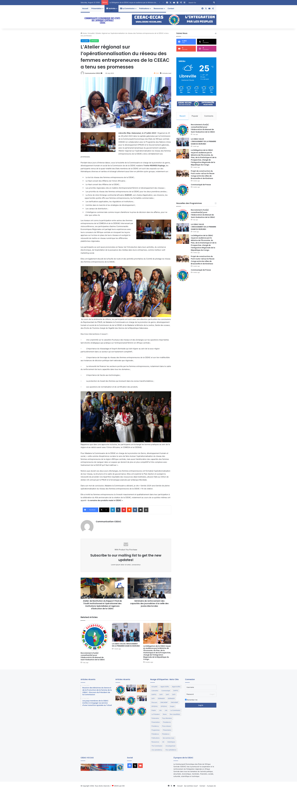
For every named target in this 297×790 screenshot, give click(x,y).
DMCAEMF (164, 702)
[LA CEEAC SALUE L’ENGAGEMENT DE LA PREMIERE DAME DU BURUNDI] (126, 632)
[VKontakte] (135, 510)
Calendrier (155, 690)
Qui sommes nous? (191, 786)
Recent (182, 116)
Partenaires (155, 718)
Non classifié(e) (175, 714)
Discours (154, 702)
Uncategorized (170, 746)
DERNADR (161, 698)
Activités (112, 8)
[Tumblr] (118, 510)
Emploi (172, 706)
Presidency (155, 726)
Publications (144, 8)
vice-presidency (157, 750)
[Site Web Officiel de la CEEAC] (102, 20)
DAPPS (175, 690)
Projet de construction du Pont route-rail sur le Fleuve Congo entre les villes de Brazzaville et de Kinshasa (148, 2)
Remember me (192, 700)
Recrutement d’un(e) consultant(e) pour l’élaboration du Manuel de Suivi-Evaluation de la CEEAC (93, 656)
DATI (161, 694)
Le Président (156, 714)
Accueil (85, 8)
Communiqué (165, 690)
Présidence (155, 734)
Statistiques (171, 742)
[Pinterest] (123, 510)
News (165, 714)
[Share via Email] (140, 510)
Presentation (156, 722)
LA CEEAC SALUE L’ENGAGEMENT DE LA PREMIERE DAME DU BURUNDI (126, 645)
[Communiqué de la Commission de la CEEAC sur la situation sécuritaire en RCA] (142, 711)
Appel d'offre (165, 686)
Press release (166, 726)
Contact (171, 8)
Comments (208, 116)
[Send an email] (101, 73)
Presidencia (167, 722)
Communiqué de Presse (201, 184)
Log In (200, 705)
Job (160, 710)
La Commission (128, 8)
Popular (195, 116)
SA (163, 742)
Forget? (212, 694)
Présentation (96, 8)
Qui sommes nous (168, 738)
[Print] (146, 510)
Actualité (91, 33)
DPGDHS (94, 41)
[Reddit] (129, 510)
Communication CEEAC (92, 73)
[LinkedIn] (112, 510)
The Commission (157, 746)
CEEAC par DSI (119, 786)
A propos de (211, 786)
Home (84, 33)
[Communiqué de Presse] (182, 189)
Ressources (158, 8)
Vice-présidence (170, 750)
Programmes (156, 730)
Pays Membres (167, 718)
